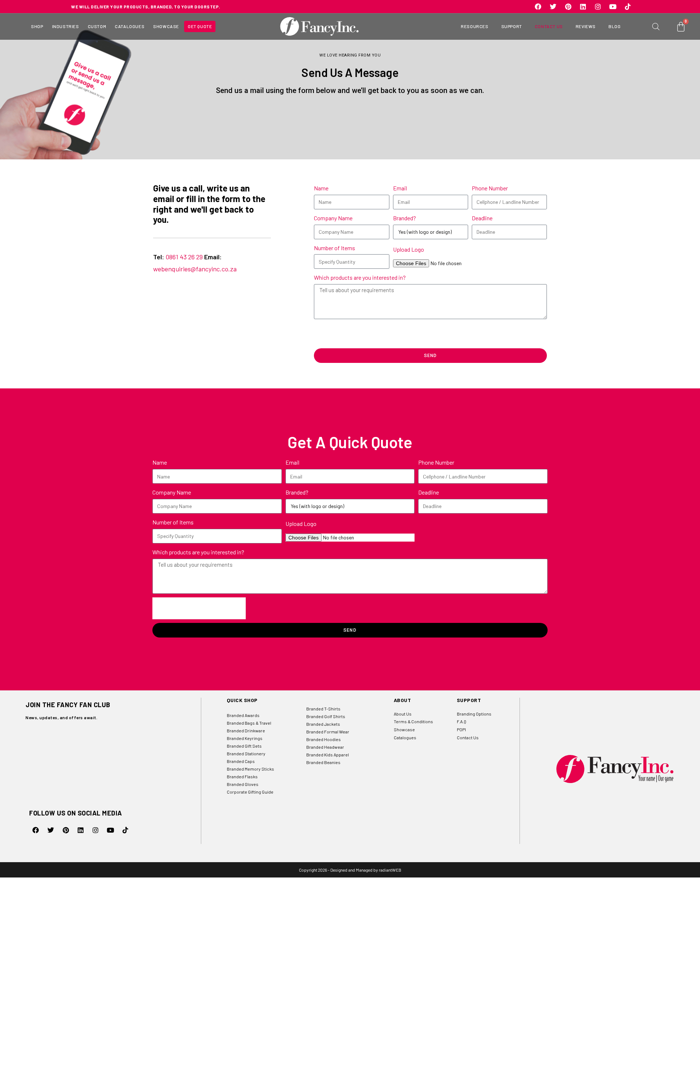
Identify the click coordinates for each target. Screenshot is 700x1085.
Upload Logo (408, 249)
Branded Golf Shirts (325, 716)
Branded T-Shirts (323, 708)
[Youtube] (612, 6)
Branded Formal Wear (327, 731)
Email (400, 188)
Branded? (404, 217)
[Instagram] (597, 6)
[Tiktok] (627, 6)
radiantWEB (390, 869)
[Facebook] (538, 6)
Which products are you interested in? (360, 277)
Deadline (482, 217)
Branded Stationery (246, 753)
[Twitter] (553, 6)
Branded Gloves (242, 784)
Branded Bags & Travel (249, 722)
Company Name (333, 217)
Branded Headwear (325, 746)
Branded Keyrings (244, 738)
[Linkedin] (583, 6)
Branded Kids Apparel (327, 754)
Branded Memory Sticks (250, 768)
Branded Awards (243, 715)
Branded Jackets (323, 723)
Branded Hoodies (323, 739)
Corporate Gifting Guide (250, 791)
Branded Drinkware (246, 730)
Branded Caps (241, 761)
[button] (37, 26)
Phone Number (490, 188)
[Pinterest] (568, 6)
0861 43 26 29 (184, 257)
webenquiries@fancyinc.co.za (195, 269)
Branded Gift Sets (244, 745)
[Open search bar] (656, 26)
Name (321, 188)
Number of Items (334, 247)
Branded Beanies (323, 762)
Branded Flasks (242, 776)
